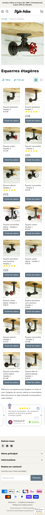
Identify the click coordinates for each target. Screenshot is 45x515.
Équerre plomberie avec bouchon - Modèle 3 (10, 261)
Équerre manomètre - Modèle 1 (33, 147)
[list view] (41, 80)
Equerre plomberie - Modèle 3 (11, 108)
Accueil (4, 19)
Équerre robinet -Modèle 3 (10, 186)
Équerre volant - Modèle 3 (9, 147)
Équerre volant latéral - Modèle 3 (32, 260)
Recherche (12, 502)
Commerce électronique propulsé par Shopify (22, 511)
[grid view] (36, 80)
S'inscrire (37, 478)
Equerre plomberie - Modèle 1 (33, 108)
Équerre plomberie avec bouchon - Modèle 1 (32, 302)
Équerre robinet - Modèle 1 (10, 338)
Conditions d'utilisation (26, 502)
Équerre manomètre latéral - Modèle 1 (11, 225)
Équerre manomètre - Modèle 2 (33, 338)
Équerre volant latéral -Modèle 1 (10, 301)
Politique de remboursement (23, 505)
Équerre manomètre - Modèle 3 (33, 186)
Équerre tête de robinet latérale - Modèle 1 (31, 373)
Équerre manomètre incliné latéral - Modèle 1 (11, 373)
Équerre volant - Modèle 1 (31, 225)
